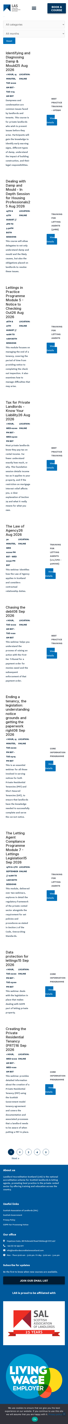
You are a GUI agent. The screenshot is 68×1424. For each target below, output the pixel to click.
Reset (9, 40)
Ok (34, 1419)
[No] (64, 1414)
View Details (51, 120)
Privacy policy (55, 1414)
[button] (34, 8)
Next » (15, 1158)
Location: (24, 74)
